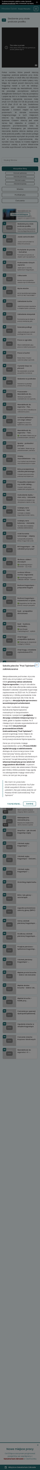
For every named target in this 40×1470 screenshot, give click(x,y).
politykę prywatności (8, 3)
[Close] (37, 665)
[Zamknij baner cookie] (37, 2)
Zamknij (29, 803)
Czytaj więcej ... (14, 803)
